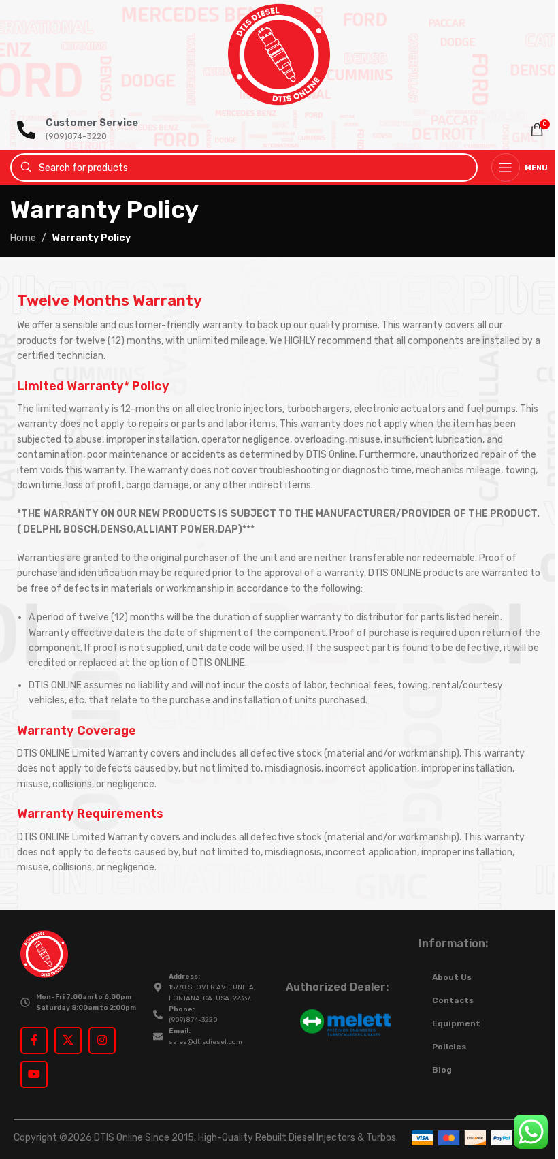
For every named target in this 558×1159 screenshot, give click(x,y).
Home (23, 238)
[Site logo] (279, 54)
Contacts (453, 1000)
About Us (452, 977)
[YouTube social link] (34, 1074)
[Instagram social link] (102, 1040)
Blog (442, 1070)
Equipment (456, 1023)
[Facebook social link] (34, 1040)
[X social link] (68, 1040)
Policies (449, 1046)
